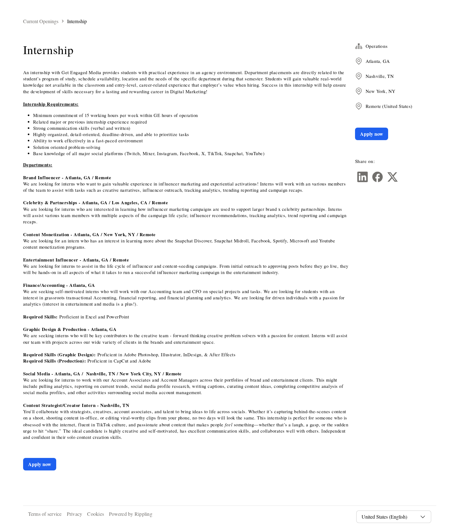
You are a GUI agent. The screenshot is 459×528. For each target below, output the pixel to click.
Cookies (95, 513)
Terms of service (45, 513)
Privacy (74, 513)
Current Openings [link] (40, 21)
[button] (362, 177)
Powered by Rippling (130, 513)
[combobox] (390, 516)
